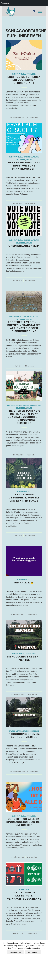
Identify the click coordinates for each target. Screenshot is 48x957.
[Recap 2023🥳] (24, 561)
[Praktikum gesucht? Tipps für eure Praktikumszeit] (24, 138)
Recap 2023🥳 (24, 582)
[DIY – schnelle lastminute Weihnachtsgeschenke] (24, 874)
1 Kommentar (30, 455)
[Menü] (38, 11)
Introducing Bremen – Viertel (24, 658)
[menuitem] (32, 11)
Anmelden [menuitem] (5, 3)
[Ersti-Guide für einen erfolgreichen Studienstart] (24, 55)
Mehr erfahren (33, 952)
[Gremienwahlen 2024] (24, 221)
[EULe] (20, 11)
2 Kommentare (32, 857)
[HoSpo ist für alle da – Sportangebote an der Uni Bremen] (24, 797)
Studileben (31, 74)
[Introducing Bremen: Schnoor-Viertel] (24, 712)
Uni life (29, 160)
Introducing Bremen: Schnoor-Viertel (24, 735)
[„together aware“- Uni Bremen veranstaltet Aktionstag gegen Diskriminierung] (24, 301)
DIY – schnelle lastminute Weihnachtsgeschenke (24, 895)
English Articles (28, 405)
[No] (45, 948)
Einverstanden (15, 952)
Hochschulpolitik (31, 157)
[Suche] (32, 11)
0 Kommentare (32, 118)
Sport (38, 405)
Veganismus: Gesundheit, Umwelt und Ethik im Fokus (24, 497)
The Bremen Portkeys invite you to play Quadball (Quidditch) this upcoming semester (24, 417)
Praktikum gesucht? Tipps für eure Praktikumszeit (24, 165)
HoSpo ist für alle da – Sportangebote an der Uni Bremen (24, 822)
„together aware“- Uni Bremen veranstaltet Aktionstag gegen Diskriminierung (24, 326)
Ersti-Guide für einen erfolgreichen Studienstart (24, 80)
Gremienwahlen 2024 (24, 245)
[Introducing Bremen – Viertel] (24, 635)
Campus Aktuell (19, 74)
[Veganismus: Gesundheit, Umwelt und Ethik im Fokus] (24, 473)
